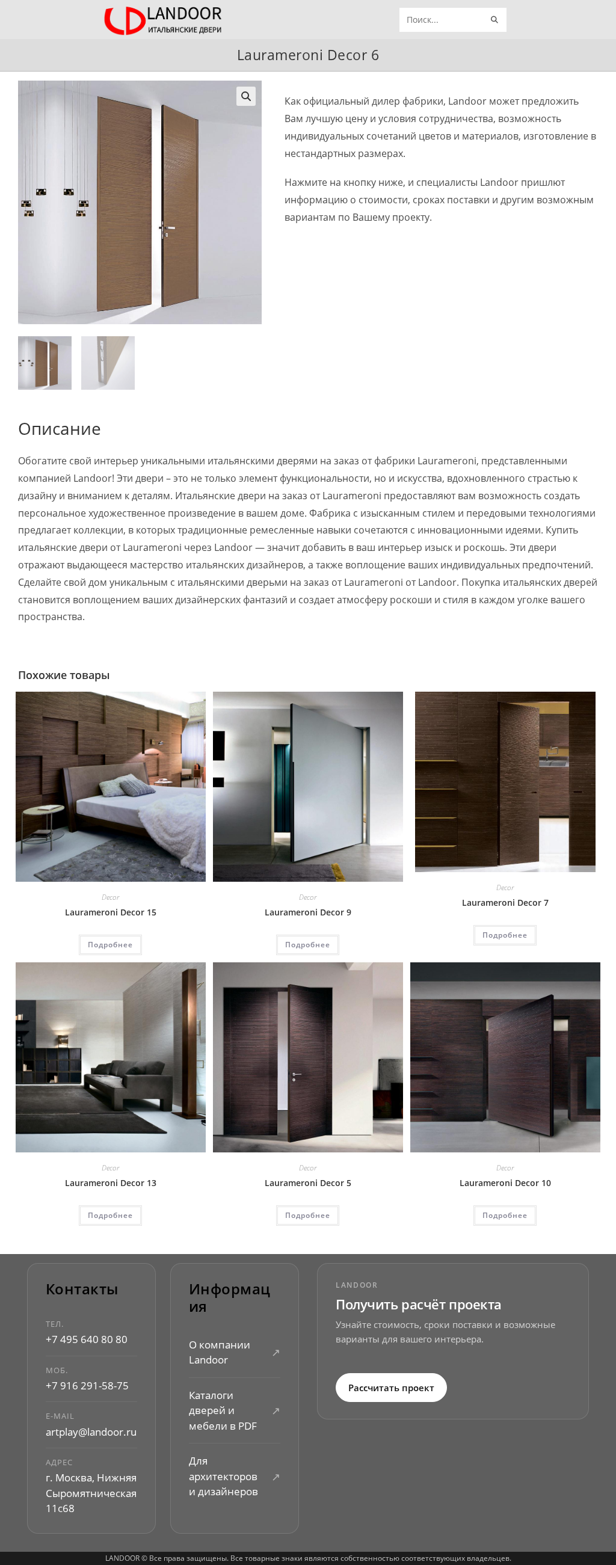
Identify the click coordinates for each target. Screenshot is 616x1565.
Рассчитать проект (391, 1388)
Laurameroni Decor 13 (110, 1182)
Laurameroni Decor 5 (308, 1182)
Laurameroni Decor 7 (505, 902)
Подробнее (110, 944)
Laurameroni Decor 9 (308, 912)
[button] (246, 96)
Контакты (82, 1289)
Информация (230, 1298)
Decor (110, 897)
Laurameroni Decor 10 (505, 1182)
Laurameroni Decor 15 (110, 912)
